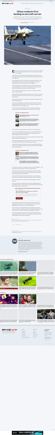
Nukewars (27, 3)
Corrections (35, 335)
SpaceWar (23, 3)
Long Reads (35, 3)
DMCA (52, 343)
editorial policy (27, 249)
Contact (34, 337)
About (42, 3)
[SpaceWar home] (7, 3)
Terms (49, 343)
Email (20, 224)
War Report (31, 3)
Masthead (34, 332)
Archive (39, 3)
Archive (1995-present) (26, 337)
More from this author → (23, 251)
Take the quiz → (19, 198)
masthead (19, 232)
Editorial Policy (35, 334)
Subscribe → (48, 337)
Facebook (17, 224)
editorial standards (14, 232)
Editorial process (32, 22)
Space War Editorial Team (25, 22)
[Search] (52, 3)
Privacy (46, 343)
